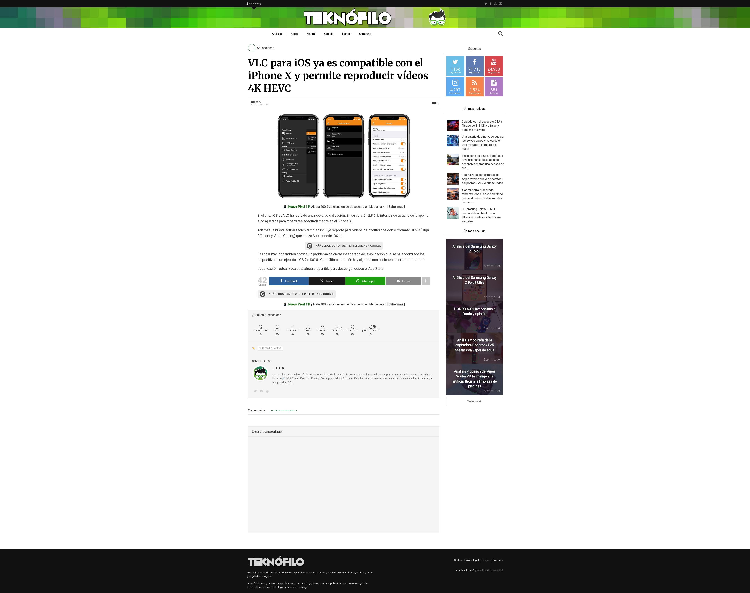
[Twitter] (485, 3)
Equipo (486, 560)
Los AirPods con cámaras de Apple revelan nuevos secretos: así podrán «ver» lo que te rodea (482, 179)
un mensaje (301, 587)
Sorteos (458, 560)
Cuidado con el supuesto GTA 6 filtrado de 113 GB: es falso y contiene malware (482, 125)
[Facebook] (490, 3)
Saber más (396, 206)
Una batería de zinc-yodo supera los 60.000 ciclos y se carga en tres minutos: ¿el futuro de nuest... (483, 143)
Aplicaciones (265, 48)
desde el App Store (369, 269)
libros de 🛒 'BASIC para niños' (288, 378)
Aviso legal (472, 560)
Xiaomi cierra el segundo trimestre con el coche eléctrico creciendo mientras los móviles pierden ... (482, 196)
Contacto (498, 560)
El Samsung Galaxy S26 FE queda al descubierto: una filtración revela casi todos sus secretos (481, 215)
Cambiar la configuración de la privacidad (479, 570)
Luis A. (257, 102)
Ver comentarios (270, 348)
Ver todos (472, 401)
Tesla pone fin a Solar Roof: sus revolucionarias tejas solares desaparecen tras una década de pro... (483, 162)
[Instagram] (500, 3)
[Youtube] (495, 3)
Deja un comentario (283, 410)
